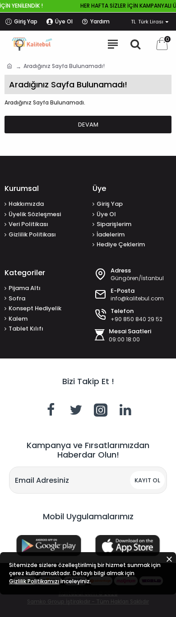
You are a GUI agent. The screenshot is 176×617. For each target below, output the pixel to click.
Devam (88, 124)
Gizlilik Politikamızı (34, 581)
